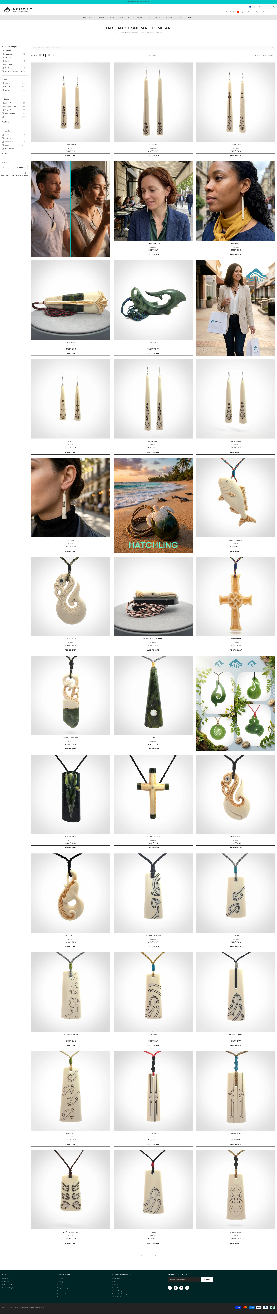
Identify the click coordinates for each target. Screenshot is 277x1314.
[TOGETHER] (235, 893)
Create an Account (269, 12)
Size (5, 79)
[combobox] (265, 7)
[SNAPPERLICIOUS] (235, 497)
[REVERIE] (70, 497)
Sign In (258, 12)
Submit (207, 1280)
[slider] (3, 173)
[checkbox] (14, 50)
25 (165, 1256)
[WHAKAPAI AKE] (70, 893)
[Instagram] (176, 1288)
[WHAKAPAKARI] (235, 794)
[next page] (170, 1255)
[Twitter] (187, 1288)
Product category (10, 47)
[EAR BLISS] (153, 102)
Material (7, 131)
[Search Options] (273, 48)
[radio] (40, 55)
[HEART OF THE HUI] (235, 992)
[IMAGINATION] (70, 102)
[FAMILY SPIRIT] (70, 1091)
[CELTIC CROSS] (235, 596)
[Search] (266, 7)
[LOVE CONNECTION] (153, 201)
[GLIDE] (70, 398)
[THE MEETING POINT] (153, 893)
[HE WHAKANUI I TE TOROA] (153, 596)
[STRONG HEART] (235, 1189)
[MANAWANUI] (70, 596)
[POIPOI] (153, 1189)
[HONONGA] (70, 300)
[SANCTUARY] (153, 992)
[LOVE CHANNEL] (235, 102)
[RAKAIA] (153, 300)
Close (274, 2)
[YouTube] (181, 1288)
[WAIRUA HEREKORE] (70, 695)
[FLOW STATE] (153, 398)
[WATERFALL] (235, 201)
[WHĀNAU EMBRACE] (70, 1189)
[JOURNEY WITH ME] (70, 992)
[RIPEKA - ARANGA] (153, 794)
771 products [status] (153, 55)
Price (6, 163)
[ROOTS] (153, 1091)
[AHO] (153, 695)
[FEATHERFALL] (235, 398)
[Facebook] (170, 1288)
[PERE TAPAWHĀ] (70, 794)
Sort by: (262, 55)
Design (6, 99)
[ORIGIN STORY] (235, 1091)
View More (5, 122)
